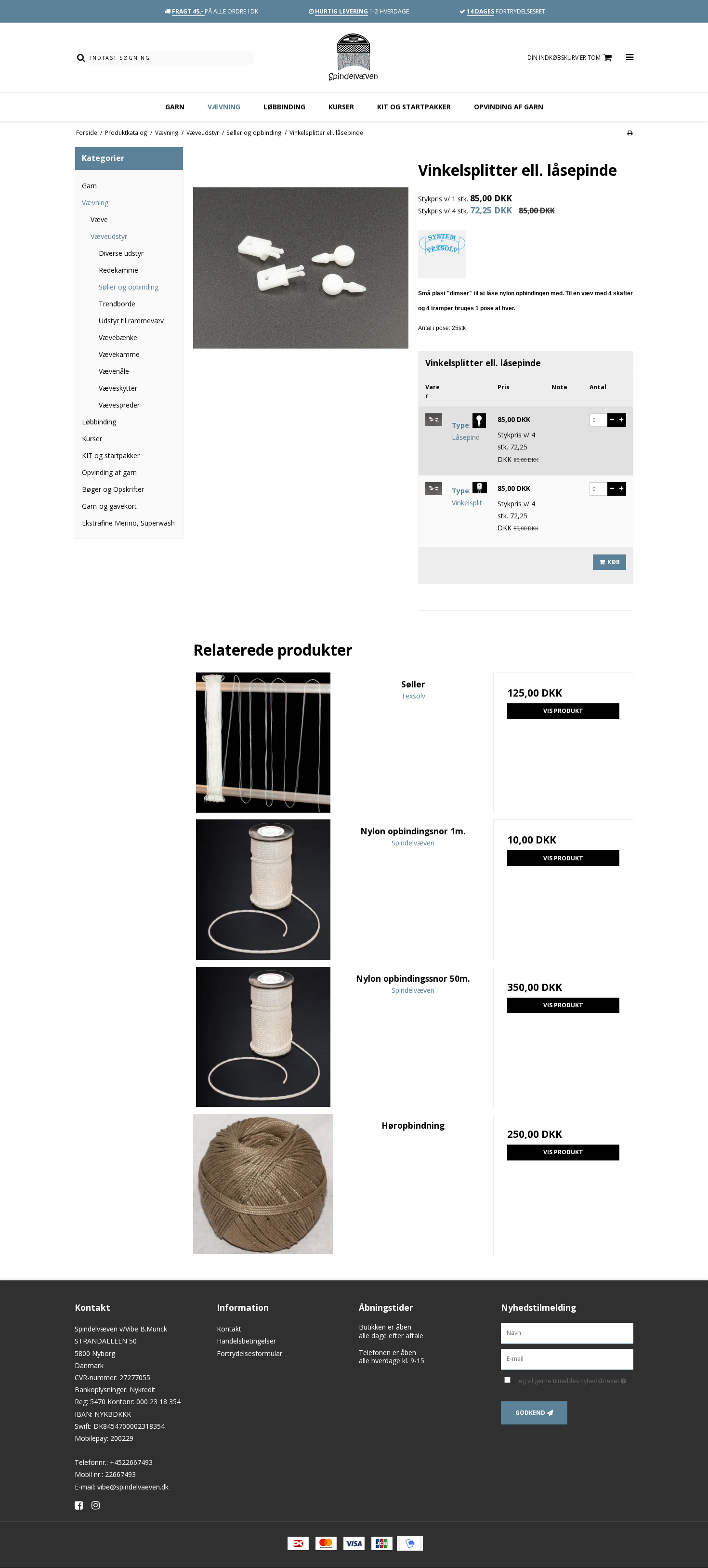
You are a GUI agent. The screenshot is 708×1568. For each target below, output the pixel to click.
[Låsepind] (433, 419)
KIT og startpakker (414, 106)
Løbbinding (284, 106)
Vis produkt (563, 711)
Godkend (530, 1413)
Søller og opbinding (128, 286)
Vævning (224, 106)
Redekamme (118, 270)
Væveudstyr (109, 236)
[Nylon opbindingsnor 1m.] (263, 889)
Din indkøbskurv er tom (564, 57)
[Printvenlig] (629, 132)
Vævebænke (118, 337)
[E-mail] (567, 1358)
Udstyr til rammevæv (131, 320)
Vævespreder (119, 404)
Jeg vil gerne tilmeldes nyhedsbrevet (575, 1379)
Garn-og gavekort (109, 506)
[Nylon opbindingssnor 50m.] (263, 1037)
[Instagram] (99, 1505)
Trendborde (117, 303)
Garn (174, 106)
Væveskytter (118, 388)
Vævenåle (114, 371)
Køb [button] (613, 562)
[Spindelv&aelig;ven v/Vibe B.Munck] (354, 57)
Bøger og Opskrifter (113, 489)
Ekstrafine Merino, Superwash (128, 522)
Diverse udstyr (121, 253)
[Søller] (263, 742)
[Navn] (567, 1332)
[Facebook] (82, 1505)
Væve (99, 219)
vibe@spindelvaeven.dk (133, 1486)
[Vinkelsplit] (433, 488)
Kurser (341, 106)
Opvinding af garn (508, 106)
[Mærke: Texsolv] (442, 254)
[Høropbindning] (263, 1184)
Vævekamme (119, 354)
